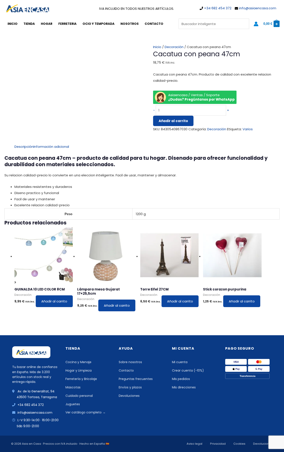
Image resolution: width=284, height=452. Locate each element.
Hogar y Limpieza (78, 370)
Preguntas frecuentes (136, 379)
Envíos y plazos (130, 387)
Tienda (29, 24)
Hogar (46, 24)
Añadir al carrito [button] (54, 301)
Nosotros (129, 24)
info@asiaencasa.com (257, 8)
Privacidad (218, 444)
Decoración (174, 47)
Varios (248, 129)
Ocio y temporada (98, 24)
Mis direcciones (184, 387)
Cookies (239, 444)
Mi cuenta (179, 362)
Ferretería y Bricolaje (81, 379)
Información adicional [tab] (51, 146)
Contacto (154, 24)
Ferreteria (67, 24)
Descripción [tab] (24, 146)
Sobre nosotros (130, 362)
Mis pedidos (181, 379)
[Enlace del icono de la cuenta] (256, 23)
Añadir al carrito (173, 121)
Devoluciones (129, 396)
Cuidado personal (79, 396)
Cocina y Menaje (78, 362)
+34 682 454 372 (217, 8)
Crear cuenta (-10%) (188, 370)
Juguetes (72, 404)
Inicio (13, 24)
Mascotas (73, 387)
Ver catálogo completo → (85, 412)
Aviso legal (194, 444)
